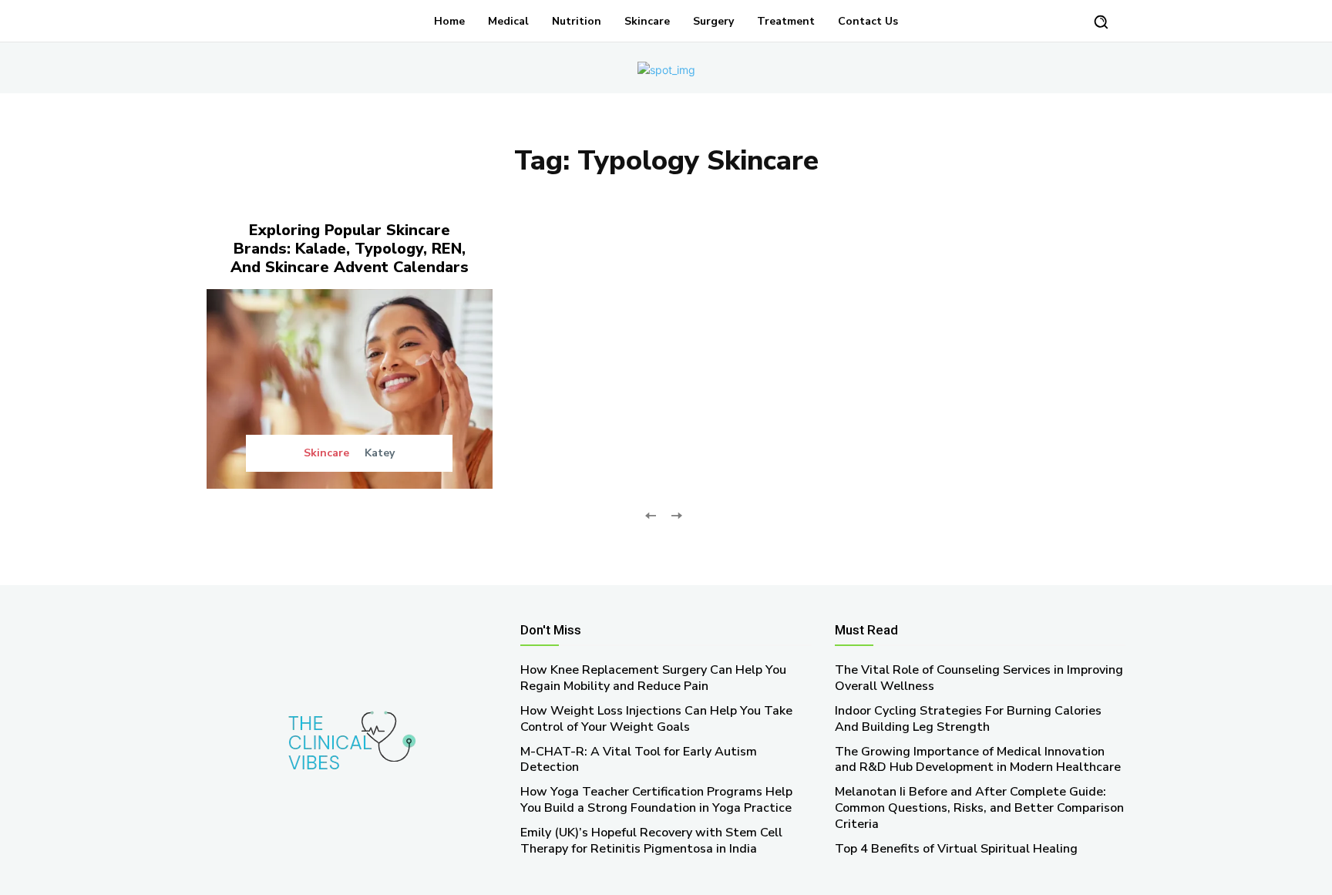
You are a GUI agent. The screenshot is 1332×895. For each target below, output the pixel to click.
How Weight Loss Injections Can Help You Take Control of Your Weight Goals (656, 718)
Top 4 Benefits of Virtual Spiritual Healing (956, 848)
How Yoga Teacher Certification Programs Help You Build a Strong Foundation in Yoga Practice (656, 799)
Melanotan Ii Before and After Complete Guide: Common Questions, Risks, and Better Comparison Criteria (979, 808)
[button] (1100, 21)
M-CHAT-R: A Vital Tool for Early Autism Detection (638, 759)
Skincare (326, 453)
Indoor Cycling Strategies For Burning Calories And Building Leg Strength (968, 718)
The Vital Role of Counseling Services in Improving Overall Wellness (979, 678)
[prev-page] (651, 513)
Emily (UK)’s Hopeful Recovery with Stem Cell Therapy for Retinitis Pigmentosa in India (651, 840)
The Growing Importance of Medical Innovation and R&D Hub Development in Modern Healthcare (978, 759)
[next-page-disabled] (675, 513)
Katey (380, 453)
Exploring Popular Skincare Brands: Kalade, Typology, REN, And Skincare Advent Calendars (349, 249)
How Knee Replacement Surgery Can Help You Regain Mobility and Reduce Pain (653, 678)
